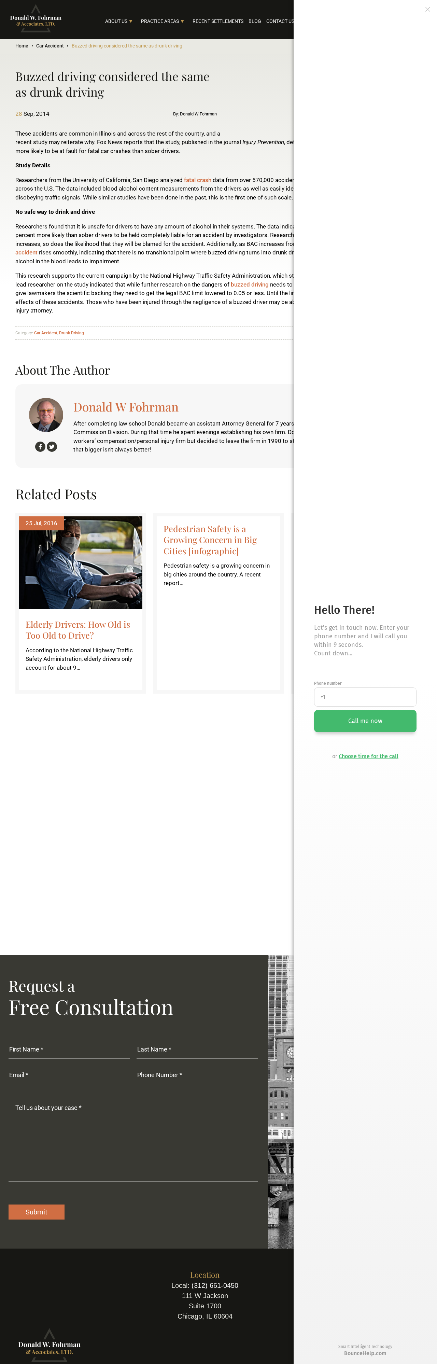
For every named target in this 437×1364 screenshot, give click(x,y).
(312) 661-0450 (215, 1285)
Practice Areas (160, 21)
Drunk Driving (71, 333)
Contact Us (280, 21)
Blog (255, 21)
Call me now (365, 721)
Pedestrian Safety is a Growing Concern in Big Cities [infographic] (210, 539)
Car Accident (50, 45)
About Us (116, 21)
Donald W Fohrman (126, 407)
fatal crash (197, 180)
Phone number (328, 683)
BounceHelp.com (365, 1353)
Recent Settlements (218, 21)
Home (21, 45)
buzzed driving (250, 284)
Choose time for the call (368, 756)
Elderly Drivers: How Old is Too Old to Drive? (78, 629)
